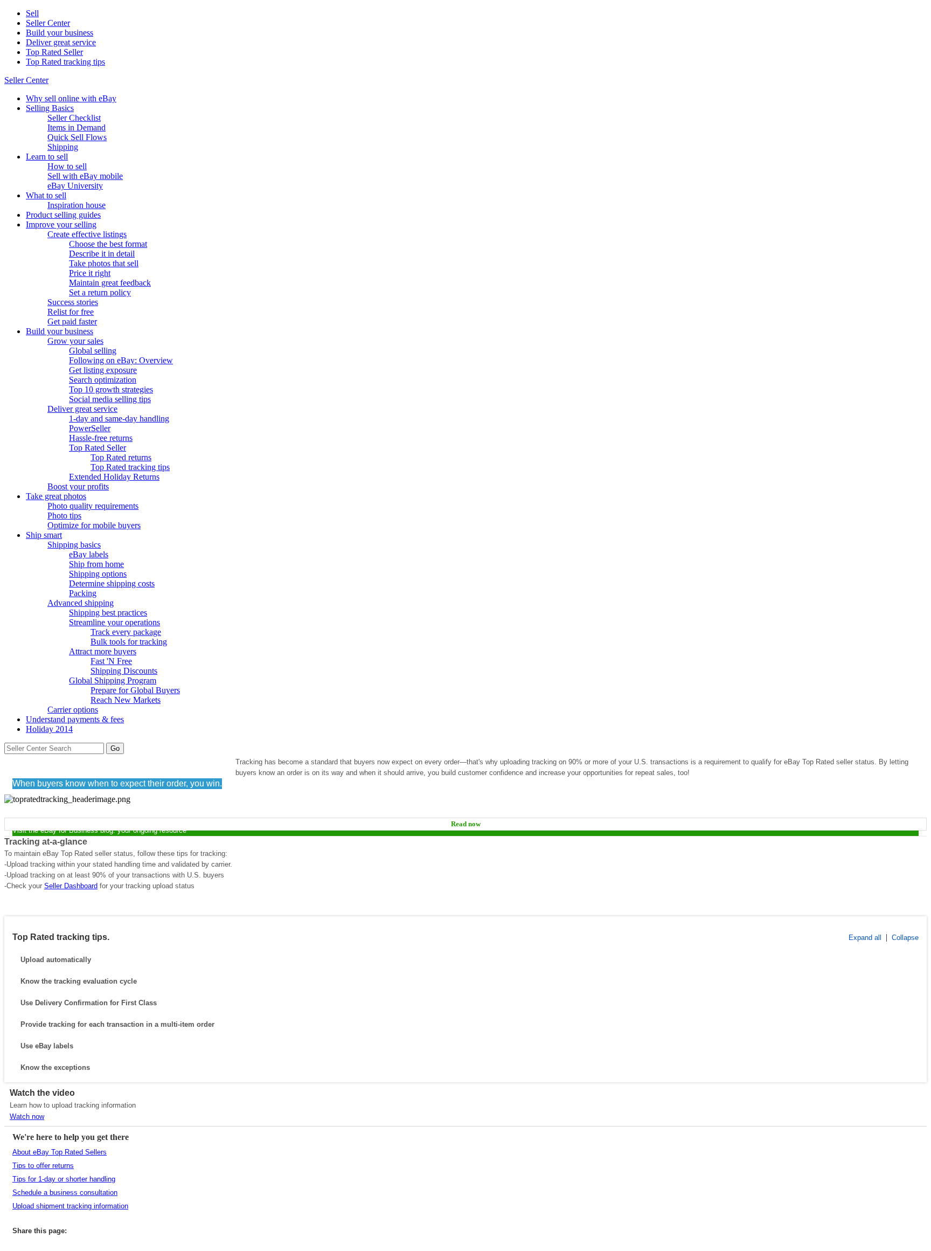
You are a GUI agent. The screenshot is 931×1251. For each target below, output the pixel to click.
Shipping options (98, 573)
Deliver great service (61, 42)
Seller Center (48, 22)
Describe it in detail (102, 253)
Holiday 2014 (49, 729)
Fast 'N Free (111, 661)
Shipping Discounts (124, 670)
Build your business (59, 32)
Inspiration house (76, 205)
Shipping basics (74, 544)
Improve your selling (61, 224)
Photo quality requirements (92, 505)
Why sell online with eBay (71, 98)
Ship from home (96, 564)
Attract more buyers (102, 651)
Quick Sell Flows (77, 137)
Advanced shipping (80, 602)
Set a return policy (100, 292)
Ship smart (44, 535)
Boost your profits (78, 486)
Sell (32, 13)
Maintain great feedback (110, 282)
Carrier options (72, 709)
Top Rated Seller (54, 52)
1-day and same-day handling (119, 418)
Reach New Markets (126, 699)
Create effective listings (87, 234)
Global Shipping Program (112, 680)
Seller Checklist (74, 117)
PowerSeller (89, 428)
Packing (82, 593)
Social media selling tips (110, 399)
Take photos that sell (103, 263)
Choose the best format (108, 243)
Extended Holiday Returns (114, 476)
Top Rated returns (121, 457)
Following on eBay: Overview (121, 360)
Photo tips (64, 515)
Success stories (72, 302)
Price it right (89, 273)
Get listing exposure (103, 370)
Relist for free (70, 311)
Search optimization (102, 379)
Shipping (62, 146)
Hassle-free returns (101, 438)
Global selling (92, 350)
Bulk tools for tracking (129, 641)
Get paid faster (72, 321)
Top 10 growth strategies (111, 389)
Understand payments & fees (75, 719)
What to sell (46, 195)
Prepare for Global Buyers (135, 690)
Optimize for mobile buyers (94, 525)
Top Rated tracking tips (65, 61)
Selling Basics (50, 108)
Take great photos (56, 496)
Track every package (126, 632)
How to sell (67, 166)
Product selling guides (63, 214)
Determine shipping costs (112, 583)
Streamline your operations (114, 622)
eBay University (75, 185)
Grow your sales (75, 340)
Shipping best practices (108, 612)
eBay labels (88, 554)
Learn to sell (47, 156)
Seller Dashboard (71, 886)
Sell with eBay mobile (85, 176)
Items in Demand (76, 127)
